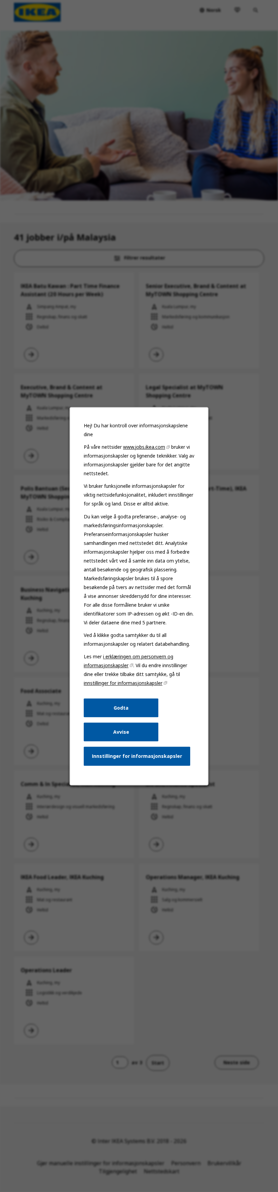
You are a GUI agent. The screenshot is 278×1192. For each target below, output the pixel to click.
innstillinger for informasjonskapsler (123, 683)
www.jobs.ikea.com (144, 447)
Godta (121, 707)
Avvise (121, 731)
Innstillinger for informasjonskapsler (137, 756)
